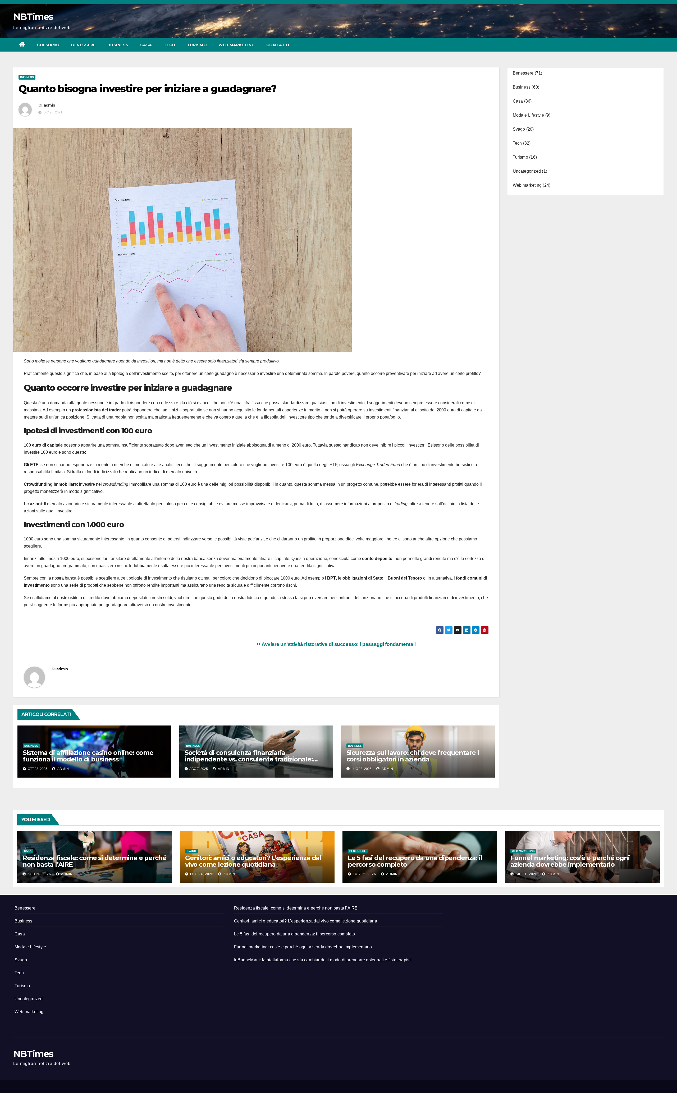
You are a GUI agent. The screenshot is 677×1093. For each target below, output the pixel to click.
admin (49, 105)
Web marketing (236, 45)
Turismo (197, 45)
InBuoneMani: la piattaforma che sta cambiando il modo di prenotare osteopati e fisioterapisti (323, 960)
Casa (146, 45)
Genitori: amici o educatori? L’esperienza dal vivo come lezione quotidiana (253, 861)
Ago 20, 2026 (39, 874)
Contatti (277, 45)
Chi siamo (48, 45)
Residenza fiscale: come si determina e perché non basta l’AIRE (94, 861)
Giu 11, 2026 (526, 874)
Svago (519, 129)
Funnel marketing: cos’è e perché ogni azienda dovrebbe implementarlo (570, 861)
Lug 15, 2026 (364, 874)
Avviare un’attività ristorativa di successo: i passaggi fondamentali (338, 644)
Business (118, 45)
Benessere (83, 45)
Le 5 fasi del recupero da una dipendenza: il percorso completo (415, 861)
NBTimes (33, 16)
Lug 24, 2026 (201, 874)
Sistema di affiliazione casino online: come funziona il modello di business (88, 756)
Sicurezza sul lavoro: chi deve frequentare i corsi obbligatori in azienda (412, 756)
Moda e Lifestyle (528, 115)
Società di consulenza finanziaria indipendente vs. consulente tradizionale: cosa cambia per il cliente (249, 759)
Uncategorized (527, 171)
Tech (169, 45)
